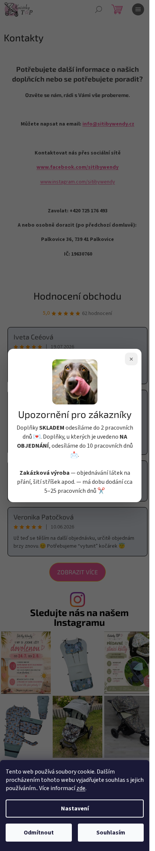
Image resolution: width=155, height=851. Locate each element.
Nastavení (75, 808)
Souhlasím (110, 832)
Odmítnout (39, 832)
